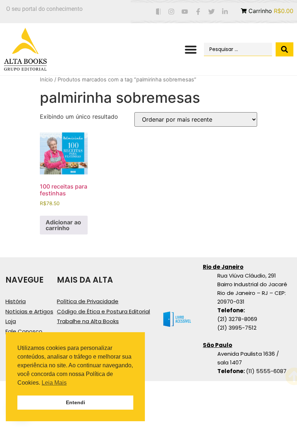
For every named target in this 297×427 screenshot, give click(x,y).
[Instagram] (171, 12)
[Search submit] (284, 49)
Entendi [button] (75, 402)
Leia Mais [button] (54, 383)
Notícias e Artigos (29, 311)
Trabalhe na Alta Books (88, 321)
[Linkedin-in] (224, 12)
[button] (191, 49)
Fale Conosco (23, 331)
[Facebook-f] (198, 12)
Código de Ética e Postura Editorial (103, 311)
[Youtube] (185, 12)
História (15, 301)
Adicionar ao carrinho (63, 225)
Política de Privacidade (87, 301)
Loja (10, 321)
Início (46, 79)
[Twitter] (211, 12)
